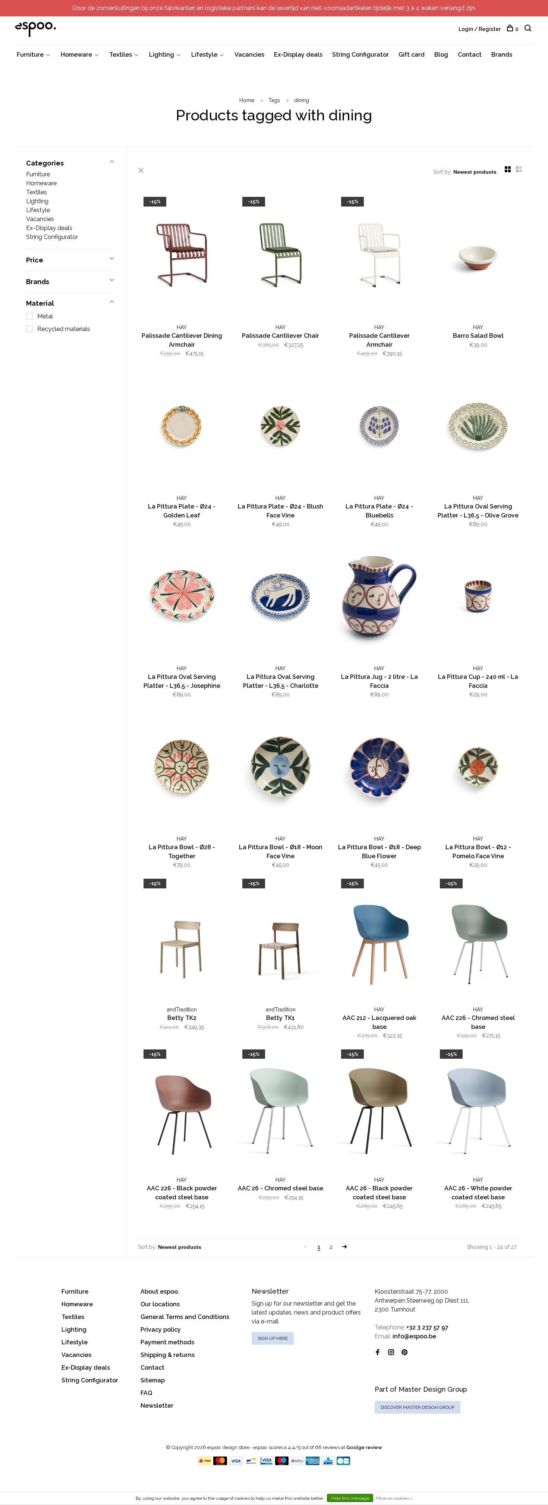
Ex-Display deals (298, 54)
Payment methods (167, 1342)
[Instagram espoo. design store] (391, 1352)
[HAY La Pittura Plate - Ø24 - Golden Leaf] (182, 427)
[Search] (529, 29)
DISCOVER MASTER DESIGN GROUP (417, 1407)
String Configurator (360, 54)
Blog (441, 54)
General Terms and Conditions (185, 1316)
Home (246, 100)
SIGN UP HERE (273, 1338)
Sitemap (153, 1380)
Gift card (412, 54)
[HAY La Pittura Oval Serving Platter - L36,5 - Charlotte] (280, 597)
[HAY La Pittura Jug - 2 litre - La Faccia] (379, 597)
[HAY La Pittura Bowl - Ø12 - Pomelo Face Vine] (478, 768)
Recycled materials (63, 329)
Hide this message (350, 1498)
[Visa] (236, 1463)
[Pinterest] (404, 1352)
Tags (274, 100)
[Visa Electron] (266, 1463)
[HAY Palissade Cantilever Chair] (280, 256)
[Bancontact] (251, 1463)
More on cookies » (394, 1498)
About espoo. (160, 1291)
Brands (501, 54)
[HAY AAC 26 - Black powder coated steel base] (379, 1109)
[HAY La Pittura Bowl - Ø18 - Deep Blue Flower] (379, 768)
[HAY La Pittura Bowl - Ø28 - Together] (182, 768)
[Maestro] (282, 1463)
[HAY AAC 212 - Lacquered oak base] (379, 938)
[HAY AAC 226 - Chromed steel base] (478, 938)
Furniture (30, 54)
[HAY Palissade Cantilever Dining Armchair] (182, 256)
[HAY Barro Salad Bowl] (478, 256)
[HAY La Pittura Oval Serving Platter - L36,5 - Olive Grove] (478, 427)
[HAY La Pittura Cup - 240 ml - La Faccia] (478, 597)
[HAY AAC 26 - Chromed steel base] (280, 1109)
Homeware (76, 54)
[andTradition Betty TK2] (182, 938)
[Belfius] (297, 1463)
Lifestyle (204, 54)
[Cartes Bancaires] (343, 1463)
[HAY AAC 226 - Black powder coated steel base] (182, 1109)
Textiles (120, 54)
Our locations (160, 1304)
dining (301, 100)
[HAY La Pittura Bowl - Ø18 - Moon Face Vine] (280, 768)
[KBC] (328, 1463)
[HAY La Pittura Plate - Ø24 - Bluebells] (379, 427)
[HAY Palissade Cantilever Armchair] (379, 256)
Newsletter (157, 1405)
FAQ (146, 1393)
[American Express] (312, 1463)
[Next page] (344, 1247)
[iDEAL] (204, 1463)
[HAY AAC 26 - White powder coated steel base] (478, 1109)
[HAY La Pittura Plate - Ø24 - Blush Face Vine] (280, 427)
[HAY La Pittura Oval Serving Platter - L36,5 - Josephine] (182, 597)
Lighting (161, 54)
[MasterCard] (220, 1463)
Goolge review (364, 1447)
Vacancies (249, 54)
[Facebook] (378, 1352)
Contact (470, 54)
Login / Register (480, 29)
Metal (45, 316)
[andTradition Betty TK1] (280, 938)
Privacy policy (161, 1329)
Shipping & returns (168, 1354)
